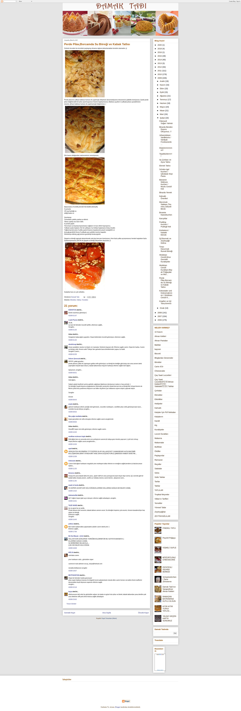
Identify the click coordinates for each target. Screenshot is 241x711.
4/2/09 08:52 (72, 412)
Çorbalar (158, 391)
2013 (160, 63)
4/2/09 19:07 (72, 571)
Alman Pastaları (161, 341)
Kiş (156, 425)
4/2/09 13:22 (72, 491)
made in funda (73, 485)
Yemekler (85, 300)
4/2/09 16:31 (72, 501)
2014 (160, 60)
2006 (160, 320)
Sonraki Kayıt (69, 613)
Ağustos (163, 96)
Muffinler (158, 447)
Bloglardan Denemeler (164, 358)
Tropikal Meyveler (162, 494)
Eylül (162, 92)
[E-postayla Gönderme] (84, 297)
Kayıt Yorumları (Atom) (109, 618)
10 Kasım (159, 332)
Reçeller (158, 464)
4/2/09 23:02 (72, 599)
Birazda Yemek (165, 192)
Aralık (162, 81)
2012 (160, 67)
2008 (160, 313)
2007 (160, 316)
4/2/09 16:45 (72, 519)
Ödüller (158, 451)
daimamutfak (73, 495)
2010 (160, 74)
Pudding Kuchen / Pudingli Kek (165, 224)
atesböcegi (72, 344)
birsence (71, 473)
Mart (162, 114)
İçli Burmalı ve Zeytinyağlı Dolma (165, 240)
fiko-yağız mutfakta (75, 416)
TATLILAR (159, 490)
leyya (70, 591)
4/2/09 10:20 (72, 432)
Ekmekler (158, 395)
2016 (160, 52)
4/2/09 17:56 (72, 531)
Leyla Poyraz (73, 320)
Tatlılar (79, 300)
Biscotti (158, 354)
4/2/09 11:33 (72, 468)
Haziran (163, 103)
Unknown (71, 461)
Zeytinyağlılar (160, 512)
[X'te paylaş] (91, 297)
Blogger (117, 707)
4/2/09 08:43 (72, 400)
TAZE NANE (72, 505)
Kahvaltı (158, 408)
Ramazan (159, 460)
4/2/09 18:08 (72, 548)
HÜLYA (71, 552)
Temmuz (164, 100)
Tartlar (157, 481)
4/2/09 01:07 (72, 315)
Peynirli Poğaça (169, 538)
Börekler (73, 300)
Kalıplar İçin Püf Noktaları (165, 412)
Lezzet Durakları (161, 434)
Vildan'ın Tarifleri (161, 499)
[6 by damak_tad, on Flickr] (84, 290)
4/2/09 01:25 (72, 330)
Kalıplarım (159, 417)
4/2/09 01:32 (72, 340)
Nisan (162, 111)
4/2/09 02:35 (72, 354)
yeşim (70, 404)
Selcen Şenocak (74, 358)
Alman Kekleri (160, 336)
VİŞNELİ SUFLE (169, 548)
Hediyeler (158, 404)
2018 (160, 49)
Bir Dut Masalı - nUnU (76, 536)
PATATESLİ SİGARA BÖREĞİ (167, 569)
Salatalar (158, 469)
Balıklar (158, 345)
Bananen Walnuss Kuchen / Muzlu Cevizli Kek (165, 184)
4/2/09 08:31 (72, 373)
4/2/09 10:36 (72, 456)
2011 (160, 71)
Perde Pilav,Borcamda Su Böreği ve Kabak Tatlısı (165, 282)
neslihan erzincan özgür (77, 436)
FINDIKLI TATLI (169, 528)
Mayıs (162, 107)
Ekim (162, 88)
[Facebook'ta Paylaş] (93, 297)
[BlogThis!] (90, 297)
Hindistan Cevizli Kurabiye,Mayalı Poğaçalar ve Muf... (165, 269)
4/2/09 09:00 (72, 422)
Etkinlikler (158, 399)
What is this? (160, 670)
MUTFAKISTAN (73, 575)
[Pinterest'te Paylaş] (95, 297)
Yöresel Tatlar (160, 507)
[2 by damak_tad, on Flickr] (84, 153)
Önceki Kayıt (143, 613)
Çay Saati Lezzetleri (163, 375)
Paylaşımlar (159, 456)
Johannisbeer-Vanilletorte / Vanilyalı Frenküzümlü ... (165, 139)
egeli (70, 448)
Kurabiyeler (159, 430)
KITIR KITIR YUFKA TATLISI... (168, 608)
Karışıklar (163, 218)
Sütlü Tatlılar (160, 477)
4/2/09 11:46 (72, 481)
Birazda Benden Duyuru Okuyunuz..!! (166, 129)
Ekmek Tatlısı (165, 166)
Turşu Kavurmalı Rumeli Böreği (165, 249)
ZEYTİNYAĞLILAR (162, 516)
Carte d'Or (159, 367)
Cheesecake (160, 371)
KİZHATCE (72, 310)
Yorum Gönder (71, 604)
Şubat (162, 118)
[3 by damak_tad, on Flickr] (84, 97)
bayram (158, 349)
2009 (160, 78)
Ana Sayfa (106, 613)
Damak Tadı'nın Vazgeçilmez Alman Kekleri (169, 589)
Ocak (162, 308)
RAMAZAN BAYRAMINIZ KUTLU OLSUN (169, 599)
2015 (160, 56)
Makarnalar (159, 443)
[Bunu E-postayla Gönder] (88, 297)
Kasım (163, 85)
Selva (157, 473)
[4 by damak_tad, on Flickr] (84, 205)
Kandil (157, 421)
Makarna (158, 438)
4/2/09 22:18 (72, 587)
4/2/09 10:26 (72, 444)
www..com (160, 654)
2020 (160, 45)
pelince (71, 524)
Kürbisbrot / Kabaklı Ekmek (164, 232)
